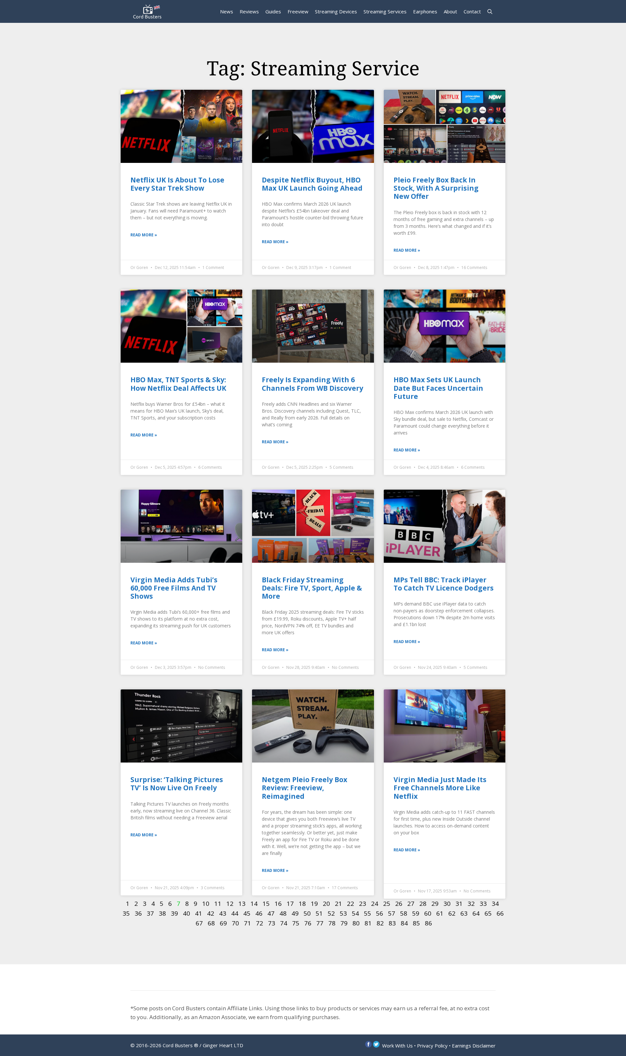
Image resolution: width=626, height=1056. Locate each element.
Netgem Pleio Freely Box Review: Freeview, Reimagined (304, 787)
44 (234, 913)
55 (367, 913)
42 (210, 913)
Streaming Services (385, 11)
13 (242, 903)
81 (368, 923)
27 (410, 903)
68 (211, 923)
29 (435, 903)
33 (483, 903)
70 (235, 923)
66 (500, 913)
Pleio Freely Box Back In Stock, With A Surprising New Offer (436, 188)
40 (186, 913)
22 (350, 903)
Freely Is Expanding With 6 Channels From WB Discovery (312, 383)
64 (476, 913)
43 (222, 913)
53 (343, 913)
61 (439, 913)
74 (283, 923)
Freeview (298, 11)
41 (198, 913)
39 (174, 913)
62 (451, 913)
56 (379, 913)
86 (428, 923)
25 (386, 903)
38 (162, 913)
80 (356, 923)
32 (471, 903)
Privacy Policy (432, 1045)
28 (422, 903)
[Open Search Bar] (490, 11)
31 (459, 903)
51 (319, 913)
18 (302, 903)
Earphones (425, 11)
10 (205, 903)
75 (295, 923)
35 (126, 913)
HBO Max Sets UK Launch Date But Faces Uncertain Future (438, 388)
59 (415, 913)
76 (307, 923)
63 (464, 913)
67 (199, 923)
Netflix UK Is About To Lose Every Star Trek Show (177, 184)
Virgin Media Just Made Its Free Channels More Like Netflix (440, 787)
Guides (273, 11)
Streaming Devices (336, 11)
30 (447, 903)
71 (247, 923)
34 (495, 903)
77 (319, 923)
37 (150, 913)
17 (290, 903)
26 (398, 903)
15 (266, 903)
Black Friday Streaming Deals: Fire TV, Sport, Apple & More (312, 588)
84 (404, 923)
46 (258, 913)
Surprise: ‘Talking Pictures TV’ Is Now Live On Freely (176, 783)
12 (229, 903)
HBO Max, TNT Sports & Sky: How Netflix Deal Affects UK (178, 383)
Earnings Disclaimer (474, 1045)
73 (271, 923)
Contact (472, 11)
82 (380, 923)
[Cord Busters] (148, 11)
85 (416, 923)
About (450, 11)
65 (488, 913)
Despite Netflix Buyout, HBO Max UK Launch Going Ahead (312, 184)
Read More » (143, 235)
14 (254, 903)
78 (331, 923)
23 (362, 903)
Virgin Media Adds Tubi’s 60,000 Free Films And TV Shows (173, 588)
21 (338, 903)
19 (314, 903)
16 (278, 903)
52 (331, 913)
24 (374, 903)
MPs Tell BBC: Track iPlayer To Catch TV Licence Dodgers (444, 583)
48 (283, 913)
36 (138, 913)
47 (271, 913)
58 (403, 913)
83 (392, 923)
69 (223, 923)
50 (307, 913)
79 (344, 923)
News (226, 11)
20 (326, 903)
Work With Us (397, 1045)
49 (295, 913)
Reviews (249, 11)
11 (217, 903)
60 (427, 913)
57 (391, 913)
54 (355, 913)
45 (246, 913)
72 (259, 923)
